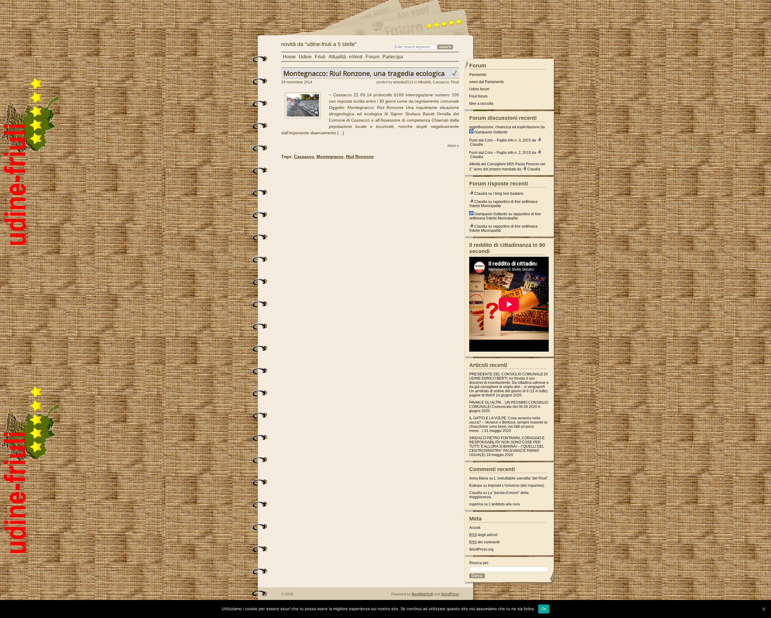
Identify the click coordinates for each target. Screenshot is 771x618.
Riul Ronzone (360, 156)
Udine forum (479, 89)
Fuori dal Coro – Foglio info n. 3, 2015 (500, 140)
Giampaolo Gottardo (490, 132)
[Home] (335, 37)
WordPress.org (481, 549)
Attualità (337, 56)
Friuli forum (478, 96)
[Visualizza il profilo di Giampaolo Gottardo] (471, 132)
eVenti (356, 56)
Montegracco (330, 156)
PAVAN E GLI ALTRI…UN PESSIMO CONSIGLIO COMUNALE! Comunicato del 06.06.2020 (508, 404)
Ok (544, 608)
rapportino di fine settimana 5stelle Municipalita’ (505, 216)
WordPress (450, 594)
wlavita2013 (403, 82)
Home (289, 56)
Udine (305, 56)
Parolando (477, 75)
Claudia (476, 144)
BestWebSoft (422, 594)
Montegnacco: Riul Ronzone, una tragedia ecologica (364, 73)
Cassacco (441, 82)
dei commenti (484, 542)
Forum (372, 56)
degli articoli (483, 535)
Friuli (320, 56)
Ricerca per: (479, 563)
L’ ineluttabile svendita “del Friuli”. (521, 478)
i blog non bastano (508, 193)
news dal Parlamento (486, 82)
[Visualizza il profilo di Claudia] (539, 140)
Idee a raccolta (481, 103)
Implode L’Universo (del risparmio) (516, 485)
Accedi (474, 528)
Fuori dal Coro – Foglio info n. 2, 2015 (500, 153)
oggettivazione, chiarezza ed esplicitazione (504, 127)
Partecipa (392, 56)
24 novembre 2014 (296, 82)
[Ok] (763, 609)
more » (453, 146)
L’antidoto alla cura (504, 504)
